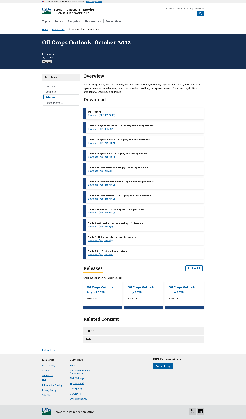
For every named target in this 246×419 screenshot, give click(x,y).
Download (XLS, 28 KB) (99, 240)
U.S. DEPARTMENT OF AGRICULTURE (71, 13)
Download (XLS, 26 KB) (99, 226)
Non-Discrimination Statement (80, 372)
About (179, 9)
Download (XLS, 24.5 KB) (100, 212)
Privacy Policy (49, 390)
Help (44, 380)
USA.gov (74, 393)
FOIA (72, 365)
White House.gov (78, 398)
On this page (52, 77)
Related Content (54, 102)
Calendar (170, 9)
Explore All (194, 268)
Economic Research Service (74, 9)
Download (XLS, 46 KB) (99, 129)
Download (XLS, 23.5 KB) (100, 143)
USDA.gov (75, 388)
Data (88, 339)
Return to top (49, 350)
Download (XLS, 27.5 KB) (100, 254)
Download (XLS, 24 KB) (99, 170)
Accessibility (48, 365)
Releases (50, 97)
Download (51, 91)
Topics (46, 21)
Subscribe (161, 366)
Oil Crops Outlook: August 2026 (100, 289)
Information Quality (52, 385)
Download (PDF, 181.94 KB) (101, 115)
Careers (187, 9)
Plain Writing (76, 378)
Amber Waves (114, 21)
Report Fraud (77, 383)
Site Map (46, 395)
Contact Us (199, 9)
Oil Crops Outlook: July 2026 (141, 289)
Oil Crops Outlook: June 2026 (182, 289)
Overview (50, 86)
